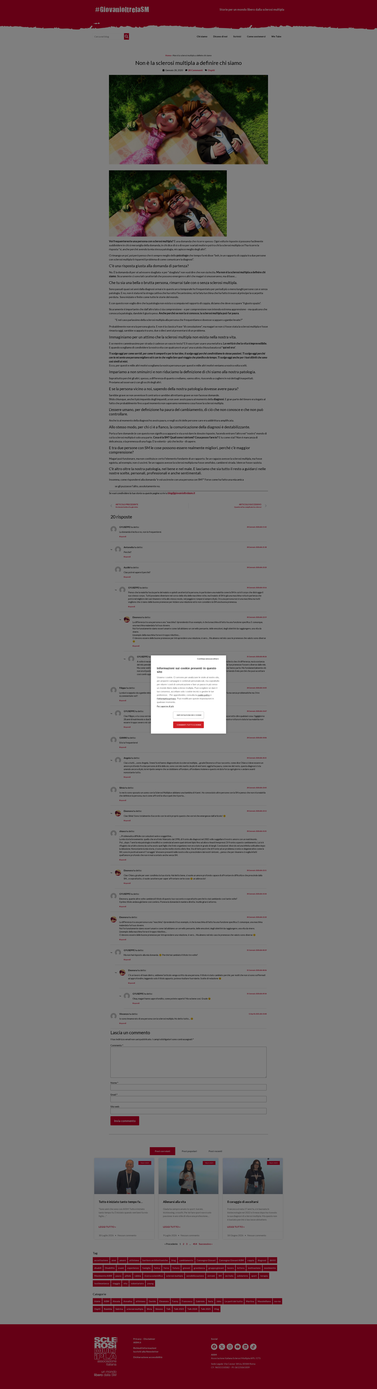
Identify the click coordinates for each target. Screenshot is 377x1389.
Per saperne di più (165, 706)
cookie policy (203, 695)
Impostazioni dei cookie (189, 715)
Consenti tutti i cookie (189, 725)
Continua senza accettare (208, 659)
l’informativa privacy (166, 698)
